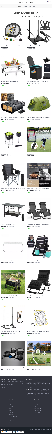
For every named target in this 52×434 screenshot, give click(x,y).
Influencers (11, 412)
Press (10, 410)
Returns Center (37, 408)
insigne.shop (28, 382)
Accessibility (48, 429)
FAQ (35, 406)
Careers (10, 408)
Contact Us (36, 402)
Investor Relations (13, 416)
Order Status (37, 412)
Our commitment (29, 389)
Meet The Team (12, 406)
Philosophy (11, 422)
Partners (10, 418)
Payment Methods (38, 410)
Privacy (44, 429)
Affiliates (11, 414)
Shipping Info (37, 404)
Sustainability (12, 420)
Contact (30, 6)
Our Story (25, 6)
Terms (41, 429)
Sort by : (36, 16)
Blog (34, 6)
